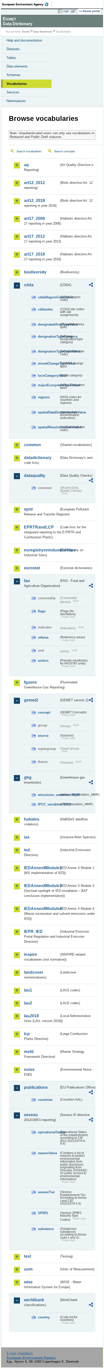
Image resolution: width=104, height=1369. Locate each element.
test (27, 1256)
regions (44, 397)
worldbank (34, 1300)
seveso (31, 1115)
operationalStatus (48, 1132)
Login (65, 11)
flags (41, 611)
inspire (30, 954)
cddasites (45, 309)
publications (36, 1087)
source (43, 736)
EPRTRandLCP (39, 527)
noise (29, 1069)
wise (28, 1282)
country (44, 1317)
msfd (29, 1051)
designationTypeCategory (48, 336)
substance (46, 1229)
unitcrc (43, 660)
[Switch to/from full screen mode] (74, 11)
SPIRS (43, 1213)
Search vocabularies (29, 151)
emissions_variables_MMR (48, 795)
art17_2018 (34, 254)
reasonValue (47, 1153)
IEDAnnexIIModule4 (41, 908)
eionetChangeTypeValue (48, 363)
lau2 (28, 1003)
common (32, 445)
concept (44, 712)
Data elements (17, 66)
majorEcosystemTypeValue (48, 385)
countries (45, 1100)
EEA (26, 4)
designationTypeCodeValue (48, 351)
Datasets (13, 49)
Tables (11, 58)
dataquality (34, 475)
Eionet (26, 31)
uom (28, 1269)
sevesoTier (46, 1192)
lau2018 (31, 1016)
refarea (43, 637)
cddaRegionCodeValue (48, 297)
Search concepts (64, 151)
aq (26, 165)
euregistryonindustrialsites (41, 550)
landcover (33, 972)
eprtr (28, 509)
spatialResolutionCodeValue (48, 427)
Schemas (13, 75)
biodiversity (35, 272)
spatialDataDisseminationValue (48, 412)
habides (31, 819)
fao (27, 581)
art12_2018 (34, 200)
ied (27, 850)
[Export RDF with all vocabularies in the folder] (91, 285)
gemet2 (31, 700)
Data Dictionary (42, 31)
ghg (28, 777)
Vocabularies (17, 84)
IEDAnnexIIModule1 (41, 868)
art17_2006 (34, 218)
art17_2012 (34, 236)
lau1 (28, 990)
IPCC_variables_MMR (48, 804)
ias (27, 837)
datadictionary (37, 457)
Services (13, 92)
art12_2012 (34, 183)
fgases (30, 682)
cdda (29, 285)
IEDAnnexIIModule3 (41, 886)
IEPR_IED (33, 931)
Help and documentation (24, 40)
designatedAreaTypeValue (48, 324)
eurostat (32, 568)
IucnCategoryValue (48, 375)
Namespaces (16, 101)
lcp (27, 1034)
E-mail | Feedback (20, 1353)
